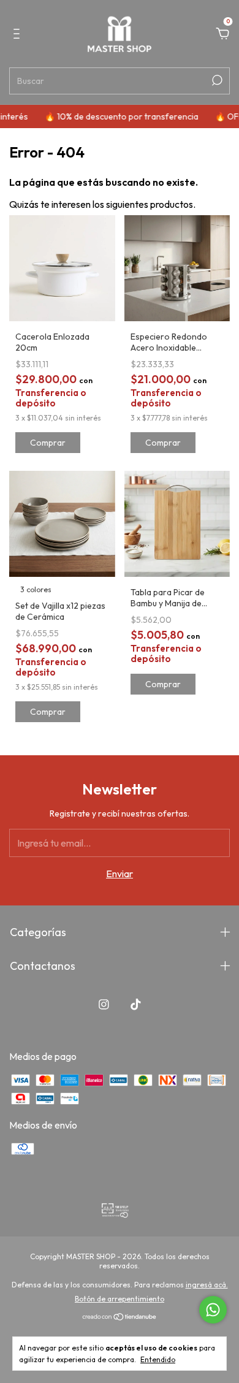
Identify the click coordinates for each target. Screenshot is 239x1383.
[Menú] (18, 34)
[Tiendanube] (120, 1317)
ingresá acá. (207, 1284)
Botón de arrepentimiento (119, 1298)
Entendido (157, 1359)
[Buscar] (216, 80)
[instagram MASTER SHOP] (104, 1004)
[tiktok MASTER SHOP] (136, 1004)
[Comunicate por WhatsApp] (213, 1310)
